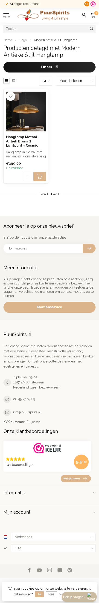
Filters (46, 67)
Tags (23, 40)
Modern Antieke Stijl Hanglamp (55, 40)
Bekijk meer (71, 478)
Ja (39, 594)
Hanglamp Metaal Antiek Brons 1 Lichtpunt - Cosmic (22, 141)
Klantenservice (49, 307)
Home (7, 40)
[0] (93, 15)
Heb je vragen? (74, 596)
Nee (51, 594)
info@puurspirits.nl (27, 412)
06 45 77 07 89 (24, 399)
